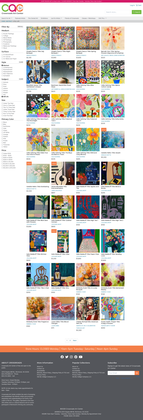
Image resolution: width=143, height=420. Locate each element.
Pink (4, 138)
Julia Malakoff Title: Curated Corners (61, 221)
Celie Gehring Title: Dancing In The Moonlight (37, 120)
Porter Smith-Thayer (108, 325)
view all (20, 26)
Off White (6, 132)
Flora (4, 84)
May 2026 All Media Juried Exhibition (113, 55)
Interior (5, 88)
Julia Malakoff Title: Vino (60, 288)
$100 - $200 (7, 155)
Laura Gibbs (55, 325)
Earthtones (6, 126)
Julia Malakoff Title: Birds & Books (111, 187)
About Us (40, 366)
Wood (5, 48)
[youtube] (80, 357)
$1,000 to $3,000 (9, 163)
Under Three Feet (8, 109)
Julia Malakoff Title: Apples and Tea (87, 187)
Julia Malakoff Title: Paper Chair (87, 254)
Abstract (9, 21)
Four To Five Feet (8, 113)
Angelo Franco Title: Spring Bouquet (86, 52)
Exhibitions (44, 18)
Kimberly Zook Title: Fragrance (37, 322)
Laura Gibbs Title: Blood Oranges (59, 322)
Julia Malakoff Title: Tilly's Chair (37, 288)
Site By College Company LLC (46, 377)
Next (75, 340)
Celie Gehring (80, 89)
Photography (7, 42)
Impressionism (7, 71)
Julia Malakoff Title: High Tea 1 (87, 220)
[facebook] (62, 357)
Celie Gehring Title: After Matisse (85, 86)
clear (21, 62)
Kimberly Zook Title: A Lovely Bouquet (86, 289)
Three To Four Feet (9, 111)
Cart (139, 5)
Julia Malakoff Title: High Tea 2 (112, 220)
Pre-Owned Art (33, 18)
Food (4, 86)
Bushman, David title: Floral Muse (61, 86)
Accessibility (41, 370)
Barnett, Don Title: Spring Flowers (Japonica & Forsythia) (112, 52)
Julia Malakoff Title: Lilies (60, 254)
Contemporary (7, 67)
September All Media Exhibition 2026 (63, 89)
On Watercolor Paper (10, 58)
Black (5, 122)
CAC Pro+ (102, 18)
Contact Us (40, 368)
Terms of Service (125, 378)
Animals (5, 82)
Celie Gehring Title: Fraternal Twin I (61, 120)
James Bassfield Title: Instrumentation (59, 187)
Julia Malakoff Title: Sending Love (111, 255)
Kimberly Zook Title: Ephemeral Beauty (112, 289)
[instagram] (71, 357)
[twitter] (66, 357)
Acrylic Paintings (8, 33)
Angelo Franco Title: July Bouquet (35, 52)
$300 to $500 (7, 159)
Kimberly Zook (81, 292)
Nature (5, 90)
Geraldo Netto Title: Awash (110, 153)
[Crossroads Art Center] (12, 9)
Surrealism (6, 75)
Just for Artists (55, 18)
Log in (132, 5)
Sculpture (6, 44)
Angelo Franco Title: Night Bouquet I (60, 52)
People (5, 92)
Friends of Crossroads (72, 18)
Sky (4, 94)
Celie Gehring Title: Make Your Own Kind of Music (37, 153)
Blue (4, 124)
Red (4, 142)
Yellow (5, 147)
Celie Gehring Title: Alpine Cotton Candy (110, 86)
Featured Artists (20, 18)
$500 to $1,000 (8, 161)
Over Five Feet (8, 115)
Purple (5, 140)
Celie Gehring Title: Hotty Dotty (112, 119)
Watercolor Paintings (9, 46)
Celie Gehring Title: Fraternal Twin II (86, 120)
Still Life (5, 96)
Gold (4, 128)
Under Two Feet (8, 103)
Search (137, 12)
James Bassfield (31, 89)
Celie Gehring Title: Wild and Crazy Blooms (86, 153)
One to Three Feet (9, 105)
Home (3, 21)
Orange (5, 134)
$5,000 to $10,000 (9, 168)
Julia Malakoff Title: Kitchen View (36, 255)
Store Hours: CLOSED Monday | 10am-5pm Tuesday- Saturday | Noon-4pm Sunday (71, 348)
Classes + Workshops (88, 18)
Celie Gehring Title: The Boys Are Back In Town (61, 153)
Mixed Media (7, 38)
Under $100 (7, 153)
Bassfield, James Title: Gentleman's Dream (34, 86)
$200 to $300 (7, 157)
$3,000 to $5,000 (9, 166)
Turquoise (6, 144)
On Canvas (6, 56)
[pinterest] (75, 357)
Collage (5, 36)
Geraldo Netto (106, 155)
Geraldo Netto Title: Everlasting (37, 186)
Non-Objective (8, 73)
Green (5, 130)
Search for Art (6, 18)
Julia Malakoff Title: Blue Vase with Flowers (37, 221)
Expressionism (7, 69)
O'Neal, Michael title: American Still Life (87, 322)
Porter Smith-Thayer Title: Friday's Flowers (110, 322)
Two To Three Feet (9, 107)
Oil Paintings (7, 40)
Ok (137, 373)
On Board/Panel (8, 54)
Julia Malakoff (81, 190)
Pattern (5, 136)
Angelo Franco (31, 55)
